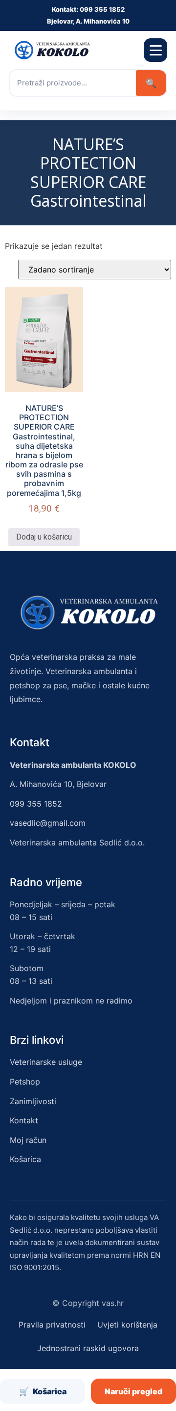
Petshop (25, 1081)
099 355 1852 (36, 804)
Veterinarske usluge (46, 1062)
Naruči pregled (133, 1391)
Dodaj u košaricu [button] (44, 537)
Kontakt (24, 1120)
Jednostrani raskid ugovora (88, 1348)
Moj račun (28, 1140)
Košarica (25, 1159)
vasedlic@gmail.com (48, 823)
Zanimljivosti (33, 1101)
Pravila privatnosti (52, 1325)
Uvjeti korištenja (127, 1325)
